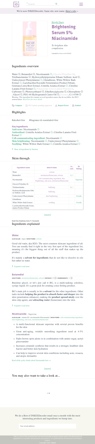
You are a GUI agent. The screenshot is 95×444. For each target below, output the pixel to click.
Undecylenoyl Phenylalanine (26, 79)
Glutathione (49, 79)
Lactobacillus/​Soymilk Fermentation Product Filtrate (49, 82)
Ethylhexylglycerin (54, 91)
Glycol (16, 94)
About (53, 443)
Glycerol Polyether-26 (64, 74)
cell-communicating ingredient (50, 178)
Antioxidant (18, 132)
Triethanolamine (20, 77)
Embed (78, 105)
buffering (51, 187)
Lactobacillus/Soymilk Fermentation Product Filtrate (23, 206)
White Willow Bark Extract (36, 143)
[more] (47, 214)
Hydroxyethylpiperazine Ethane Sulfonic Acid (54, 77)
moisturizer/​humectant (49, 175)
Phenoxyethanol (33, 91)
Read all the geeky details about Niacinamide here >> (31, 360)
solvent (51, 172)
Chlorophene (73, 91)
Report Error (63, 105)
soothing (52, 202)
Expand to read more (22, 266)
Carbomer (17, 91)
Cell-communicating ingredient (28, 138)
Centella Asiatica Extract (53, 85)
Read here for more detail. (32, 99)
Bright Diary (58, 22)
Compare (18, 105)
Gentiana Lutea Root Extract (26, 85)
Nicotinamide (42, 74)
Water (15, 74)
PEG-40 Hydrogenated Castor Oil (40, 94)
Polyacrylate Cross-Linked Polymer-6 (55, 88)
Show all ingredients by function (26, 149)
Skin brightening (21, 141)
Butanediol (26, 74)
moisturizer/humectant (30, 278)
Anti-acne (17, 129)
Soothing (16, 144)
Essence (64, 94)
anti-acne (48, 180)
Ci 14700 (74, 94)
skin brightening (52, 196)
